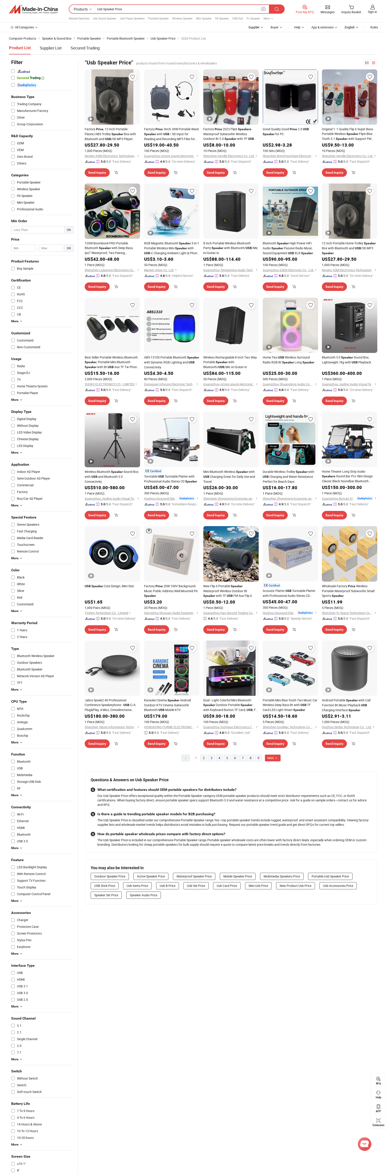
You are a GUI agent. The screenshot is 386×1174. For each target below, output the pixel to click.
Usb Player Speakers (132, 18)
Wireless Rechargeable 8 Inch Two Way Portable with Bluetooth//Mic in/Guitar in (230, 362)
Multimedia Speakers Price (282, 876)
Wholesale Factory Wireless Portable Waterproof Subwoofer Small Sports (348, 591)
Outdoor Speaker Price (109, 876)
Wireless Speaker (182, 18)
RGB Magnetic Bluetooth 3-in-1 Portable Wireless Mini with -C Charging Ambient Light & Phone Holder (171, 248)
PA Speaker (222, 18)
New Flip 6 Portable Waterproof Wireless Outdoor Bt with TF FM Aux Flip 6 (227, 591)
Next (271, 758)
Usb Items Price (137, 886)
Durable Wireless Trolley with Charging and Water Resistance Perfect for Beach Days (288, 477)
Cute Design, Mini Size (109, 586)
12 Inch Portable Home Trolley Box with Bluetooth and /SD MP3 (349, 248)
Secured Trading (85, 48)
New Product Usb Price (295, 886)
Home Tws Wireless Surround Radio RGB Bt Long (288, 359)
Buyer (275, 27)
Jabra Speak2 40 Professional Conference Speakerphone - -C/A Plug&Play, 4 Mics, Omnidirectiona (110, 705)
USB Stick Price (104, 886)
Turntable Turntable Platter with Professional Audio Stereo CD (170, 478)
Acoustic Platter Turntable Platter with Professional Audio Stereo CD (289, 593)
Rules (374, 27)
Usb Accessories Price (338, 886)
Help (297, 27)
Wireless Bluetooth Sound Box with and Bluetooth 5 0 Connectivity (111, 477)
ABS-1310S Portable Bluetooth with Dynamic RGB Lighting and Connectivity (171, 362)
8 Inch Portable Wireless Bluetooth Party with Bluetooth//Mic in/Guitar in (230, 248)
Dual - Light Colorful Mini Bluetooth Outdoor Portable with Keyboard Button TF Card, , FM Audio (230, 705)
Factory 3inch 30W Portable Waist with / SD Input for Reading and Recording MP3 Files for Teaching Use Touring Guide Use (171, 134)
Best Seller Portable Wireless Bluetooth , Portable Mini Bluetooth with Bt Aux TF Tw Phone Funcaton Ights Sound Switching (111, 362)
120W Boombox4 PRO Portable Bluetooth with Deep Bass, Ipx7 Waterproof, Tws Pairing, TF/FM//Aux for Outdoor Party (109, 248)
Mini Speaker (204, 18)
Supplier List (51, 48)
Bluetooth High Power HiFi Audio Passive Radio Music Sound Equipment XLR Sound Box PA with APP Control (288, 248)
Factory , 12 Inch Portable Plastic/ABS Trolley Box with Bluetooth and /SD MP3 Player (110, 134)
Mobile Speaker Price (237, 876)
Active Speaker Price (151, 876)
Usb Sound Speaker (104, 18)
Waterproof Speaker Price (194, 876)
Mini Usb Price (258, 886)
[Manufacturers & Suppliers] (33, 9)
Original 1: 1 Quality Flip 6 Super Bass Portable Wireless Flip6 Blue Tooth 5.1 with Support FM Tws (347, 134)
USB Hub (237, 18)
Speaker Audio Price (143, 895)
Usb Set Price (196, 886)
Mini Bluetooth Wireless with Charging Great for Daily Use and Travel (229, 477)
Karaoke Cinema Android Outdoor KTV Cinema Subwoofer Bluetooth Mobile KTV (167, 705)
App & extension (322, 27)
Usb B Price (167, 886)
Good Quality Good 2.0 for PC (286, 131)
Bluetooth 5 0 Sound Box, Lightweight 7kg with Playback (346, 359)
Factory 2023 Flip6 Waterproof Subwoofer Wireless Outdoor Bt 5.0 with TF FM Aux (228, 134)
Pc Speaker (253, 18)
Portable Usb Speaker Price (330, 876)
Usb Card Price (227, 886)
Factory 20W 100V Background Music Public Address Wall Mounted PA (171, 591)
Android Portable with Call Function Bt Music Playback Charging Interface (346, 705)
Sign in (372, 12)
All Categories (24, 27)
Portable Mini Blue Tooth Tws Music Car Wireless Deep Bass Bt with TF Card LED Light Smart (290, 705)
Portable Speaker (158, 18)
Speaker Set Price (106, 895)
